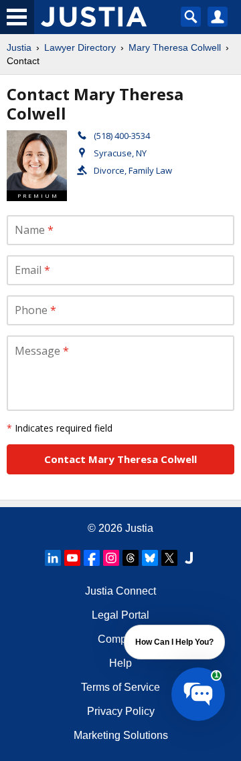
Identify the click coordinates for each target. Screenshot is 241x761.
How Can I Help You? (174, 642)
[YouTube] (72, 558)
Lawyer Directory (80, 47)
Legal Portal (120, 615)
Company (121, 639)
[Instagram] (111, 558)
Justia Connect (120, 591)
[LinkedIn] (53, 558)
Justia (19, 47)
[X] (169, 558)
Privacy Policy (121, 711)
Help (120, 663)
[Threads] (131, 558)
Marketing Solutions (121, 735)
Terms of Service (120, 687)
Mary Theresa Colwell (175, 47)
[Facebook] (92, 558)
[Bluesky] (150, 558)
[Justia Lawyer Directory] (189, 558)
